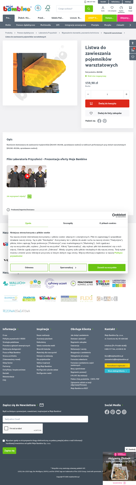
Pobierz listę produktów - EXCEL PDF (85, 379)
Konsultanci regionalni (116, 365)
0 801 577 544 (110, 349)
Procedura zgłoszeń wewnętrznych (16, 346)
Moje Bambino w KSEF (79, 388)
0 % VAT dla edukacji (79, 375)
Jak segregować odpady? (16, 196)
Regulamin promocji (78, 372)
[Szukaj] (89, 8)
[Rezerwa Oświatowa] (16, 310)
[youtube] (118, 412)
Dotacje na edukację (45, 356)
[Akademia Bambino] (29, 298)
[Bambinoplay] (11, 298)
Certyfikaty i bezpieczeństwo (14, 370)
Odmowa (29, 267)
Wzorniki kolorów (43, 349)
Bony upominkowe (78, 369)
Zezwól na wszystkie (106, 267)
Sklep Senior (8, 363)
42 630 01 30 (121, 349)
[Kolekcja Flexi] (86, 298)
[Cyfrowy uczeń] (56, 283)
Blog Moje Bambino (44, 366)
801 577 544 (91, 2)
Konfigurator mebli (44, 373)
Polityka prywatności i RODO (14, 339)
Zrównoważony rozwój (11, 359)
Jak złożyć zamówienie (80, 335)
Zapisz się (9, 450)
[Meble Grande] (107, 298)
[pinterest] (112, 412)
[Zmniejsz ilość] (88, 94)
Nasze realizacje (43, 335)
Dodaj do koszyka (107, 103)
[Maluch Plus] (14, 283)
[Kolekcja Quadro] (69, 298)
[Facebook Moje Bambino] (107, 412)
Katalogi (128, 2)
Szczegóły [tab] (68, 223)
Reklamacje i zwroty (78, 349)
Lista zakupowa (112, 11)
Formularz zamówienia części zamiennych (82, 364)
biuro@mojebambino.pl (114, 356)
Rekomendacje (8, 377)
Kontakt (103, 2)
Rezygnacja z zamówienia (81, 352)
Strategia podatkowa (11, 342)
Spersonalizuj (66, 267)
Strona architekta (10, 356)
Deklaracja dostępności (12, 349)
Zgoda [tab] (28, 223)
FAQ (4, 380)
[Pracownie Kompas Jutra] (81, 283)
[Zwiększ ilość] (126, 94)
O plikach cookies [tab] (107, 223)
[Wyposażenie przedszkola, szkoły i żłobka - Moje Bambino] (17, 8)
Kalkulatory (115, 2)
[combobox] (74, 8)
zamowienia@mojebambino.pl (116, 359)
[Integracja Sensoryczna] (35, 283)
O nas (5, 335)
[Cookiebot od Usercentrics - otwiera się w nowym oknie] (114, 216)
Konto (103, 11)
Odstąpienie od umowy (80, 356)
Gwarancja (75, 346)
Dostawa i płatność (78, 339)
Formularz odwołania (79, 359)
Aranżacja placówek (44, 339)
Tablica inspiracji (43, 363)
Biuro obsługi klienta (116, 371)
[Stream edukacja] (102, 283)
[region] (40, 72)
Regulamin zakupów (78, 342)
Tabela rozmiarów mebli (46, 346)
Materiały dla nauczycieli (47, 352)
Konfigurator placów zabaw (47, 370)
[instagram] (124, 412)
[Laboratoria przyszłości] (119, 283)
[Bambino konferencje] (48, 298)
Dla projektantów (43, 359)
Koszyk (130, 11)
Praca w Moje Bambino (11, 352)
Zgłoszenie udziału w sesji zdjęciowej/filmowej (81, 383)
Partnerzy (6, 366)
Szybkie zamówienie (121, 11)
